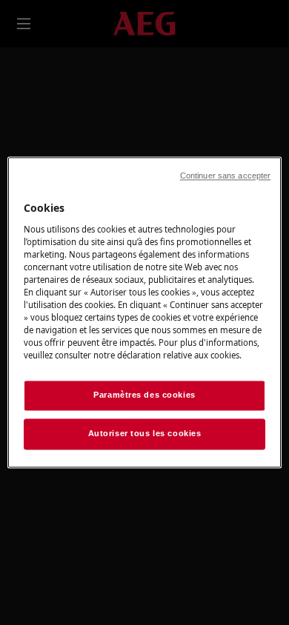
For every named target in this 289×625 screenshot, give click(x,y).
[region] (144, 312)
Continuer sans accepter (225, 175)
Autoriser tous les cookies (145, 434)
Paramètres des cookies (144, 395)
